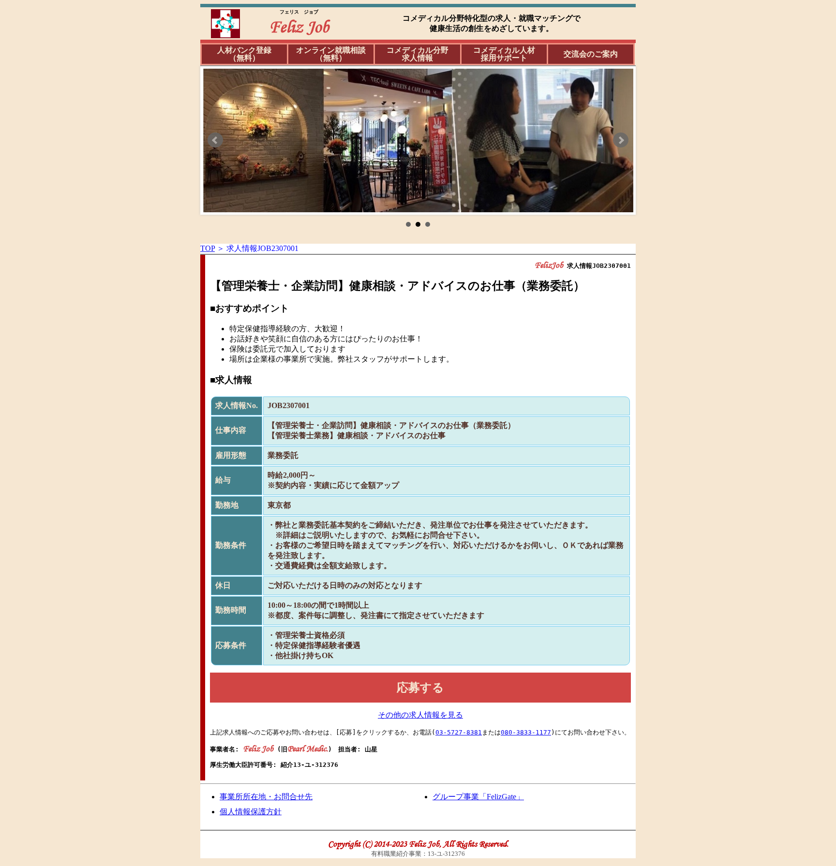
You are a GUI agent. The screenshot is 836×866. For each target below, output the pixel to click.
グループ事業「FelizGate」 (478, 797)
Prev (215, 140)
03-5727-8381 (458, 732)
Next (620, 140)
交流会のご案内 (591, 54)
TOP (207, 248)
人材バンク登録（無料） (244, 54)
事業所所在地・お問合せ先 (266, 797)
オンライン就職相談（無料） (331, 54)
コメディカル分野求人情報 (417, 54)
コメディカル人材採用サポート (504, 54)
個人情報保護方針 (251, 811)
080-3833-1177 (526, 732)
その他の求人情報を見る (420, 715)
